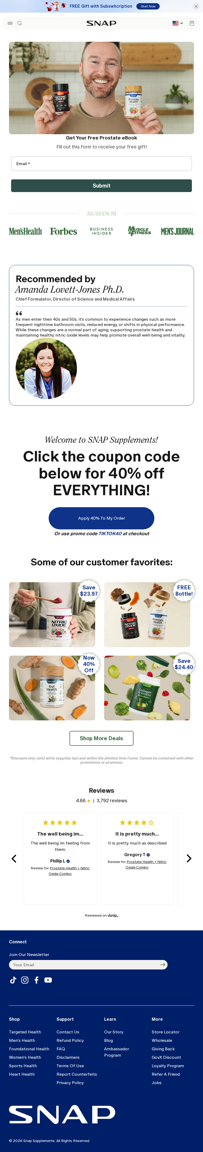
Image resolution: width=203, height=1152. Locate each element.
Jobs (157, 1082)
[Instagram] (25, 980)
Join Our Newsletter (29, 954)
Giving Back (163, 1048)
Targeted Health (25, 1031)
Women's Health (25, 1057)
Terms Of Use (70, 1065)
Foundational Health (29, 1048)
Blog (108, 1040)
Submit (101, 186)
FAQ (61, 1048)
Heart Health (22, 1074)
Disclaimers (68, 1057)
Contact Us (68, 1031)
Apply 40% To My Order (101, 518)
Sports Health (23, 1065)
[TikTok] (13, 980)
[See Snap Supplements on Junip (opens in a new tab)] (113, 915)
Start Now (148, 6)
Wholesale (162, 1040)
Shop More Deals (101, 738)
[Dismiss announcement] (196, 6)
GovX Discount (166, 1057)
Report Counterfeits (77, 1074)
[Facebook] (36, 980)
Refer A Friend (166, 1074)
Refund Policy (70, 1040)
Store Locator (165, 1031)
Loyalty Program (168, 1065)
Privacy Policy (70, 1082)
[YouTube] (48, 980)
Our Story (113, 1031)
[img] (68, 861)
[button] (10, 23)
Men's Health (22, 1040)
